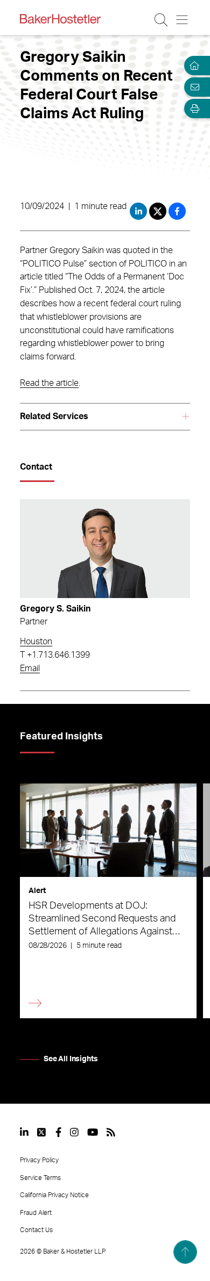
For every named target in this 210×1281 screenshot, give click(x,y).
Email (30, 668)
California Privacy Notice (54, 1195)
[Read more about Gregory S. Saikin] (105, 548)
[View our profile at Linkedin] (24, 1132)
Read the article (49, 383)
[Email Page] (192, 87)
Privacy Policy (39, 1160)
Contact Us (36, 1230)
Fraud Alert (36, 1213)
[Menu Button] (183, 19)
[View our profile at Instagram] (74, 1132)
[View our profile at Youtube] (92, 1132)
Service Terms (40, 1178)
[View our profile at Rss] (111, 1132)
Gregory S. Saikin (55, 608)
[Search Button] (162, 19)
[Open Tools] (192, 108)
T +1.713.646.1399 (55, 655)
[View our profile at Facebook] (58, 1132)
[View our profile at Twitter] (42, 1132)
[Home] (192, 65)
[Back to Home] (60, 18)
